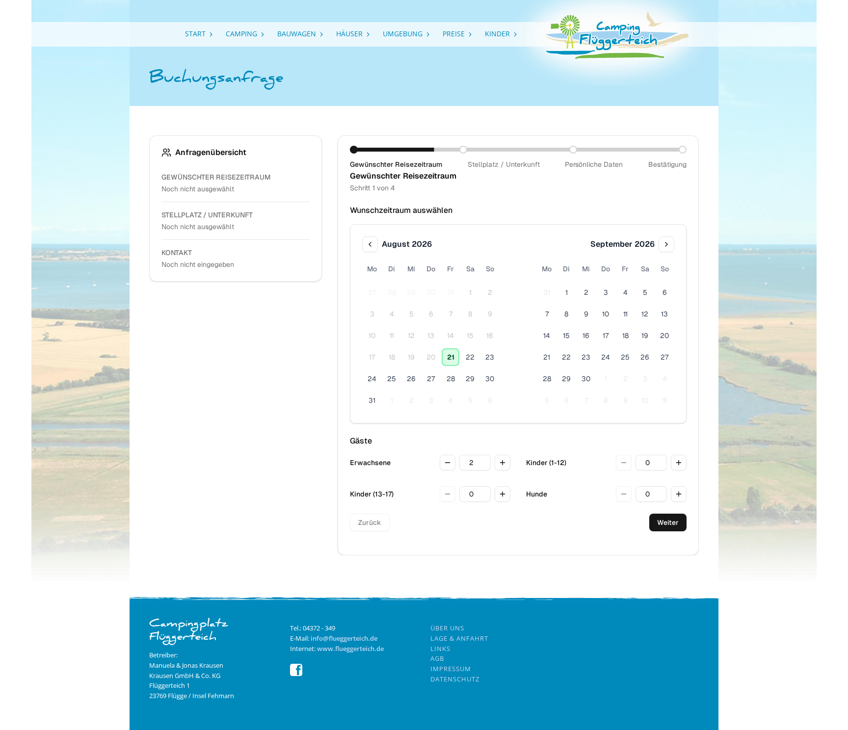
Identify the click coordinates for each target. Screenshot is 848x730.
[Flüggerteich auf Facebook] (296, 673)
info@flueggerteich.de (344, 638)
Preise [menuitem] (454, 33)
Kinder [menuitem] (497, 33)
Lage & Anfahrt (459, 638)
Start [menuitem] (195, 33)
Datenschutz (454, 679)
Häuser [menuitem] (349, 33)
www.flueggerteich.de (350, 648)
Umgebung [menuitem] (403, 33)
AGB (437, 658)
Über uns (447, 628)
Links (440, 648)
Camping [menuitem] (241, 33)
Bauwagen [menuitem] (296, 33)
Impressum (450, 668)
